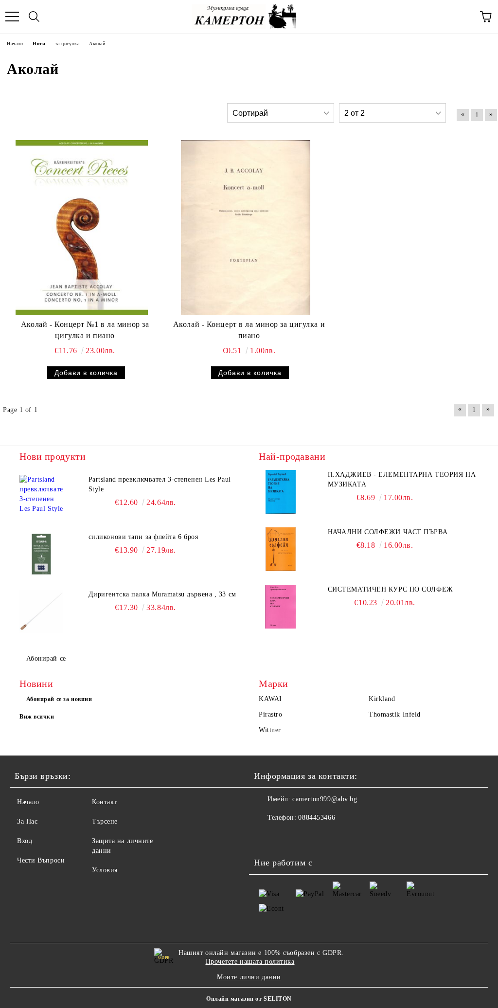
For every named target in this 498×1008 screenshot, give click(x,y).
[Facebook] (266, 837)
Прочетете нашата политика (250, 961)
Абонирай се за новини (59, 699)
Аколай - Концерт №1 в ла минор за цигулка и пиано (85, 330)
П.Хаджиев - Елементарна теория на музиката (402, 479)
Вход (24, 841)
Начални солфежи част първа (388, 532)
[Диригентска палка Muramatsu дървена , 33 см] (41, 611)
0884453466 (316, 817)
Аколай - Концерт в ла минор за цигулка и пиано (249, 330)
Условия (105, 870)
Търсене (105, 821)
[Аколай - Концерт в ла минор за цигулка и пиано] (246, 227)
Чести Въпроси (41, 860)
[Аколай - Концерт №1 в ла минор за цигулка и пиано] (82, 227)
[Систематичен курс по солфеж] (280, 607)
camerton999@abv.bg (324, 799)
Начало (28, 802)
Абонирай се (46, 658)
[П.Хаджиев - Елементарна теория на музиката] (280, 492)
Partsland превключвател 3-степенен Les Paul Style (160, 484)
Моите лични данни (249, 977)
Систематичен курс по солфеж (390, 589)
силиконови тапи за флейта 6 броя (143, 536)
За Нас (27, 821)
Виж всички (36, 716)
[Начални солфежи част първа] (280, 549)
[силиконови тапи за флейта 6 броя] (41, 554)
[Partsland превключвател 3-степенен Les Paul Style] (41, 497)
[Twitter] (288, 837)
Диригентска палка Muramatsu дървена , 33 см (162, 594)
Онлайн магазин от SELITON (249, 998)
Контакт (104, 802)
